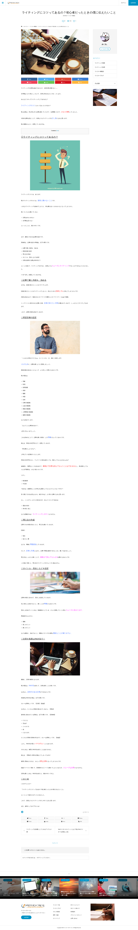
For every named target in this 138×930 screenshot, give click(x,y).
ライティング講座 (100, 63)
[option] (11, 887)
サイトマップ (56, 918)
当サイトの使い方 (75, 908)
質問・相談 (56, 915)
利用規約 (73, 911)
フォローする (105, 49)
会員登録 (133, 2)
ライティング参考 (100, 67)
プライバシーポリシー (76, 915)
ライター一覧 (56, 905)
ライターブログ (99, 75)
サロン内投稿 (56, 911)
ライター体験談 (71, 15)
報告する (86, 812)
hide (57, 130)
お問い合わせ (74, 918)
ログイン (123, 2)
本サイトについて (75, 905)
